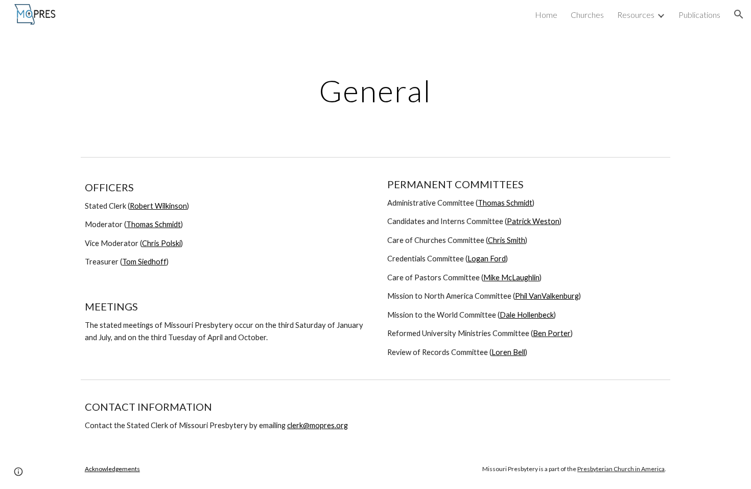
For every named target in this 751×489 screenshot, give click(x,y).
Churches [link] (587, 14)
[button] (738, 14)
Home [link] (546, 14)
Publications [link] (699, 14)
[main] (375, 91)
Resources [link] (635, 14)
